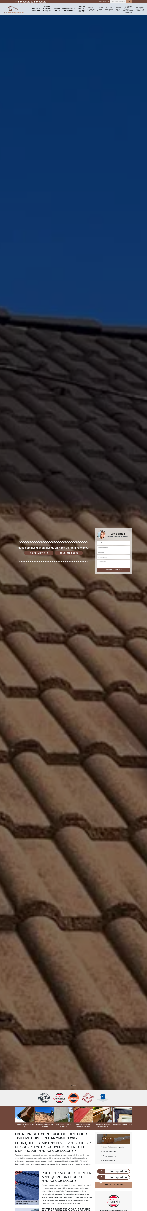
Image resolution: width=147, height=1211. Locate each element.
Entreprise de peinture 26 (109, 9)
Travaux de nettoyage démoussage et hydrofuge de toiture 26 (128, 9)
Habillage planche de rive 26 (91, 9)
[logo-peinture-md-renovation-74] (14, 9)
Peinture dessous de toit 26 (100, 9)
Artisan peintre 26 (118, 9)
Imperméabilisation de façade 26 (68, 9)
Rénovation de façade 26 (36, 9)
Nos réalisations (39, 553)
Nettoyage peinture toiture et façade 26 (81, 9)
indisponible (24, 2)
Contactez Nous (69, 553)
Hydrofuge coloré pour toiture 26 (140, 9)
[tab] (73, 605)
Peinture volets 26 (57, 9)
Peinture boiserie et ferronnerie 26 (46, 9)
